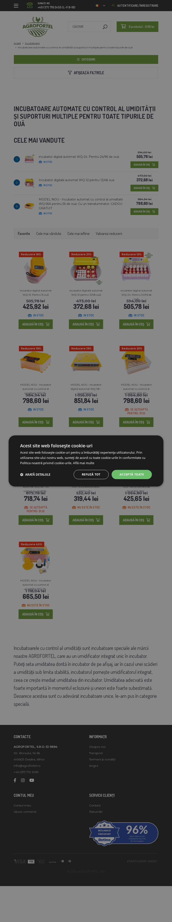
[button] (35, 474)
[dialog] (86, 460)
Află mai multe (83, 463)
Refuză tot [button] (91, 474)
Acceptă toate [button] (132, 474)
